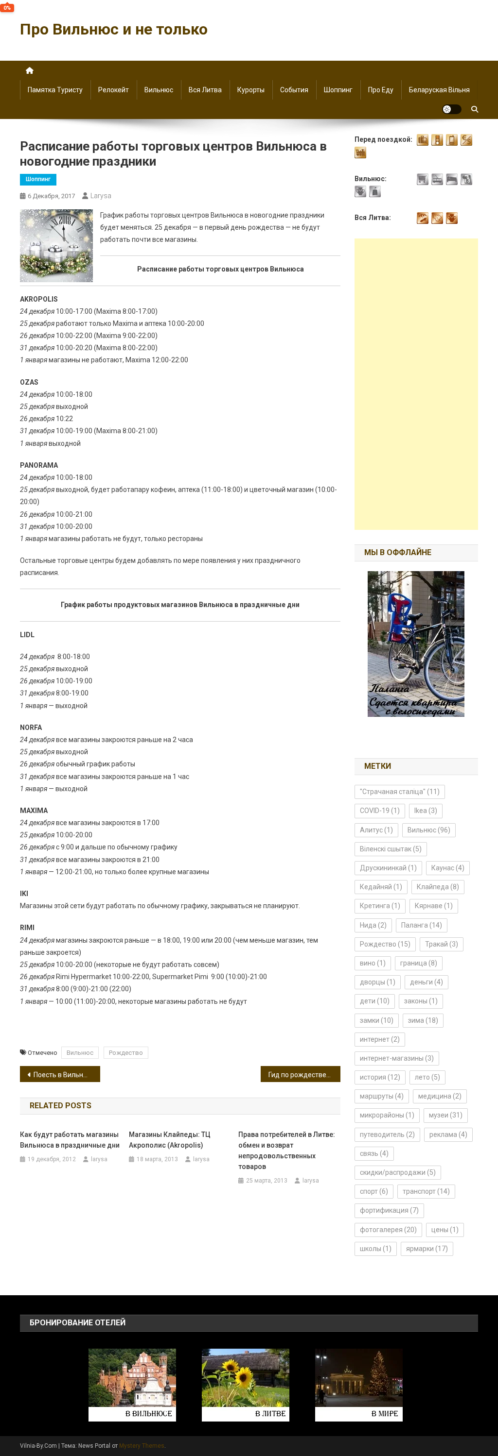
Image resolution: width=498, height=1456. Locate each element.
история (380, 1077)
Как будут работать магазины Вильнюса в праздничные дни (70, 1140)
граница (418, 963)
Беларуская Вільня (439, 90)
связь (374, 1153)
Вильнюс (158, 90)
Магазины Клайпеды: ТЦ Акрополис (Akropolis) (170, 1140)
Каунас (447, 868)
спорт (374, 1191)
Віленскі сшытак (391, 849)
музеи (445, 1115)
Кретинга (380, 906)
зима (423, 1020)
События (294, 90)
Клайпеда (438, 887)
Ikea (425, 810)
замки (376, 1020)
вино (373, 963)
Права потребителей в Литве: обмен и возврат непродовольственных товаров (286, 1150)
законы (421, 1001)
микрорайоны (387, 1115)
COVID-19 (380, 810)
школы (375, 1249)
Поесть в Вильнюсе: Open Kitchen (67, 1075)
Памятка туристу (55, 90)
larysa (100, 196)
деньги (426, 982)
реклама (448, 1134)
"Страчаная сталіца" (400, 792)
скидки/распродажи (398, 1172)
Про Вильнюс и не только (114, 29)
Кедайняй (381, 887)
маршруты (382, 1096)
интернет (380, 1039)
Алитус (376, 830)
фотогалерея (388, 1230)
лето (427, 1077)
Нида (373, 925)
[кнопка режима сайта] (452, 109)
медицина (440, 1096)
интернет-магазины (397, 1058)
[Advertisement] (416, 384)
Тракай (441, 944)
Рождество (126, 1052)
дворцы (377, 982)
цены (445, 1230)
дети (375, 1001)
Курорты (251, 90)
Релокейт (113, 90)
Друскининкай (388, 868)
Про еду (380, 90)
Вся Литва (205, 90)
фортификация (389, 1210)
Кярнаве (434, 906)
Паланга (421, 925)
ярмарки (427, 1249)
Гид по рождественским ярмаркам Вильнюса (304, 1075)
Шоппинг (338, 90)
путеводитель (387, 1134)
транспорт (426, 1191)
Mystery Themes (141, 1445)
